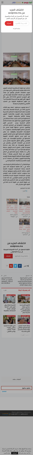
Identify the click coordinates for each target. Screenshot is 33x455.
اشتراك (9, 23)
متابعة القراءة (16, 28)
